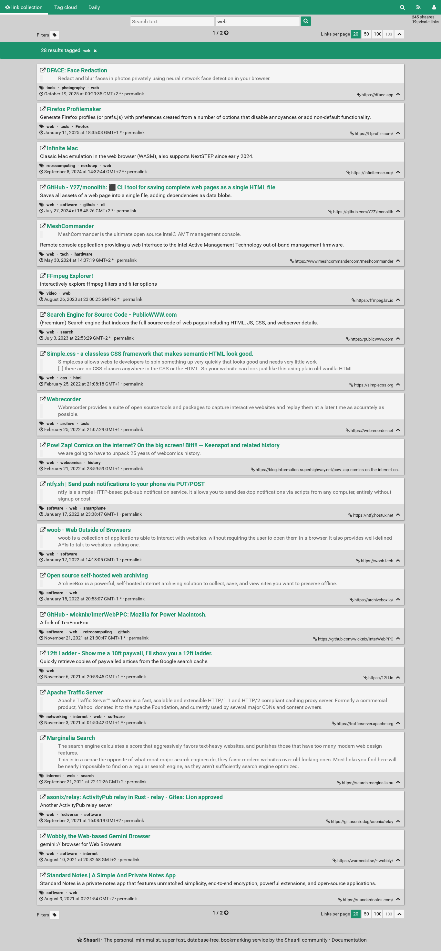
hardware (83, 254)
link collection (26, 7)
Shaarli (91, 940)
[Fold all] (399, 34)
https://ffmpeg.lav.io (374, 300)
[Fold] (398, 94)
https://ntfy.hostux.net (373, 515)
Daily (94, 7)
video (51, 293)
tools (51, 87)
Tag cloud (65, 7)
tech (64, 254)
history (94, 462)
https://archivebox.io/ (374, 599)
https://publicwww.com (372, 339)
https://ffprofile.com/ (374, 133)
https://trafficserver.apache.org (365, 723)
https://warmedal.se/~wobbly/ (365, 860)
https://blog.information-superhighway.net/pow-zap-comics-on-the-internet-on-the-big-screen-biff (344, 469)
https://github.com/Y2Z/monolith (363, 211)
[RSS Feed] (418, 7)
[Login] (434, 7)
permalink (94, 94)
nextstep (89, 165)
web (86, 50)
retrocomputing (60, 165)
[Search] (402, 7)
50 (366, 34)
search (66, 332)
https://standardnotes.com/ (368, 899)
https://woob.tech (377, 560)
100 (378, 34)
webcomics (71, 462)
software (68, 204)
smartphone (94, 508)
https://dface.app (377, 94)
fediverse (69, 814)
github (89, 204)
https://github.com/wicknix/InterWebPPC (355, 639)
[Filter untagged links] (54, 35)
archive (67, 423)
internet (80, 716)
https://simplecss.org (373, 385)
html (77, 377)
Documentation (349, 940)
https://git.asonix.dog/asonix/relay (362, 821)
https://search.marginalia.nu (367, 782)
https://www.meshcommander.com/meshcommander (344, 261)
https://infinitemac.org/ (372, 172)
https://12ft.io (380, 677)
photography (73, 87)
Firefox (82, 126)
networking (56, 716)
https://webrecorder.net (372, 430)
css (63, 377)
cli (103, 204)
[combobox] (258, 21)
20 (355, 34)
